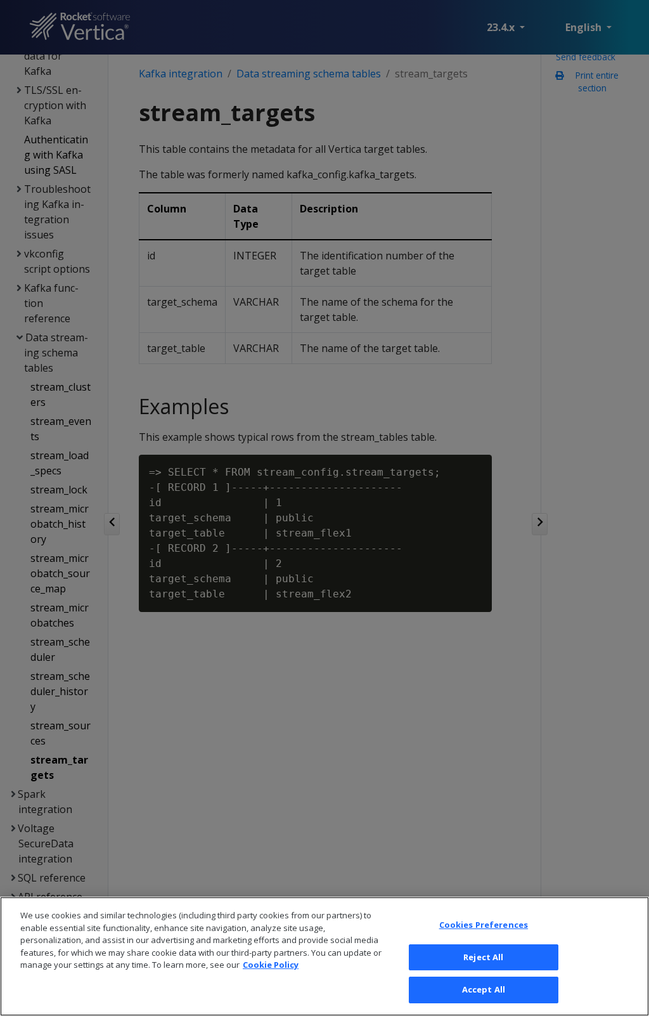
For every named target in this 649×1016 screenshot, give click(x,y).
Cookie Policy (271, 964)
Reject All (483, 957)
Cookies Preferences (483, 924)
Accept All (483, 989)
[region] (324, 956)
